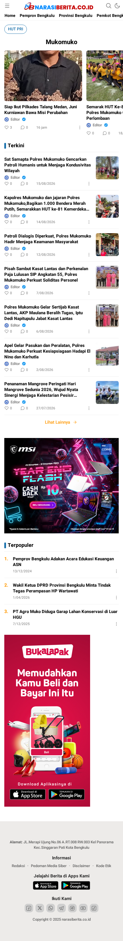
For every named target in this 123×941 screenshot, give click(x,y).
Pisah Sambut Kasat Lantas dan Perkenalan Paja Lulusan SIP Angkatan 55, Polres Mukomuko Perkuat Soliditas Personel (46, 274)
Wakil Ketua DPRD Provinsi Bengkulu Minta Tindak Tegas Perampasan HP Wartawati (62, 588)
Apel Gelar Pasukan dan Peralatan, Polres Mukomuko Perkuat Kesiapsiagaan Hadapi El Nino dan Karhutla (47, 351)
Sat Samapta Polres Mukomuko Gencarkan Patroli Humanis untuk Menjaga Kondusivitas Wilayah (47, 165)
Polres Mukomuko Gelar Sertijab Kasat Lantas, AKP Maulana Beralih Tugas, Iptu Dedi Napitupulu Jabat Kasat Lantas (43, 312)
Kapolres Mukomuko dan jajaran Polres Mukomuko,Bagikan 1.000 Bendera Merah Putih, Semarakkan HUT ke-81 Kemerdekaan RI (47, 203)
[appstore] (45, 886)
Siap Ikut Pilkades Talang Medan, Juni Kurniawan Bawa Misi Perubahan (40, 109)
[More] (80, 127)
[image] (107, 167)
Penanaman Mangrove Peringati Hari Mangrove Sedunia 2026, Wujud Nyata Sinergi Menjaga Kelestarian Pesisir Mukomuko (41, 389)
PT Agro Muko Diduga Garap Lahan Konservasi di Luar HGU (65, 614)
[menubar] (7, 5)
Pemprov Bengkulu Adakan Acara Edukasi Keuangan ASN (63, 561)
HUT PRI (15, 29)
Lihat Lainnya (57, 422)
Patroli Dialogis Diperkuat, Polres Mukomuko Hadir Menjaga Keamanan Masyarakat (47, 239)
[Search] (108, 5)
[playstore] (75, 886)
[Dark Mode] (117, 5)
